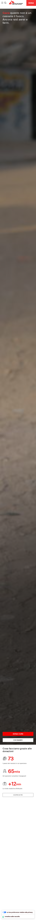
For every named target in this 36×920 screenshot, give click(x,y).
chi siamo (18, 740)
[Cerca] (5, 3)
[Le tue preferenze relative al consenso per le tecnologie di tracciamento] (3, 917)
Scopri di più (18, 795)
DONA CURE (18, 734)
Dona (31, 3)
